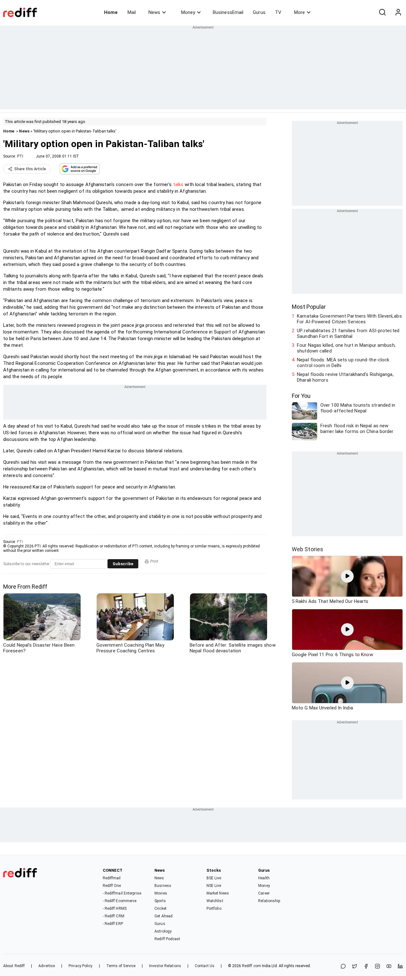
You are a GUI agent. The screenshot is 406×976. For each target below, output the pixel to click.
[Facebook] (366, 967)
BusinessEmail (228, 12)
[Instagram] (377, 967)
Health (264, 878)
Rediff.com (251, 966)
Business (162, 885)
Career (264, 893)
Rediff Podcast (167, 939)
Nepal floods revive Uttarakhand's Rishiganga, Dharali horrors (345, 377)
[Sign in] (398, 12)
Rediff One (112, 885)
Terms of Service (121, 966)
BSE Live (213, 878)
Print (154, 561)
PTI (20, 156)
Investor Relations (165, 966)
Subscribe (123, 563)
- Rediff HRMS (115, 908)
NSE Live (213, 885)
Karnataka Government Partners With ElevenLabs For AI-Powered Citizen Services (349, 319)
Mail (132, 12)
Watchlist (214, 901)
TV (278, 12)
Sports (160, 901)
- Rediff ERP (113, 923)
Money (188, 12)
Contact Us (204, 966)
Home (111, 12)
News (154, 12)
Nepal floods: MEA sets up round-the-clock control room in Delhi (343, 362)
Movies (160, 893)
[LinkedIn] (400, 967)
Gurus (259, 12)
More (299, 12)
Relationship (269, 901)
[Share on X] (354, 967)
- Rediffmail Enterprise (122, 893)
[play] (347, 576)
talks (178, 184)
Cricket (160, 908)
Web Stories (307, 549)
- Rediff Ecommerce (120, 901)
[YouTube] (388, 967)
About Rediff (14, 966)
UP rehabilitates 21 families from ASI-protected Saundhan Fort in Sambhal (348, 333)
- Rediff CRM (113, 916)
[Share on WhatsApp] (343, 967)
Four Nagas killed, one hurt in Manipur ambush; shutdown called (346, 348)
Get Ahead (163, 916)
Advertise (46, 966)
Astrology (163, 931)
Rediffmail (112, 878)
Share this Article (30, 169)
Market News (217, 893)
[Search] (382, 12)
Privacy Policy (80, 966)
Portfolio (213, 908)
